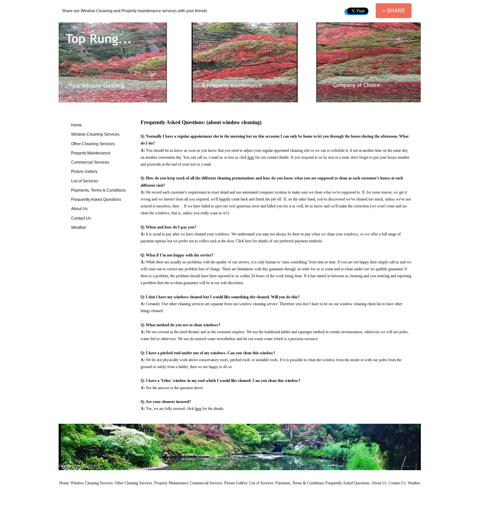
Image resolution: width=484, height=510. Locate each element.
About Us (79, 208)
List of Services (84, 181)
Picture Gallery (84, 171)
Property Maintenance (91, 153)
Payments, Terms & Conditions (98, 190)
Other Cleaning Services (93, 144)
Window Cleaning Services (95, 134)
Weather (78, 227)
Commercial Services (90, 162)
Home (76, 125)
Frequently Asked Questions (96, 199)
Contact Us (81, 218)
